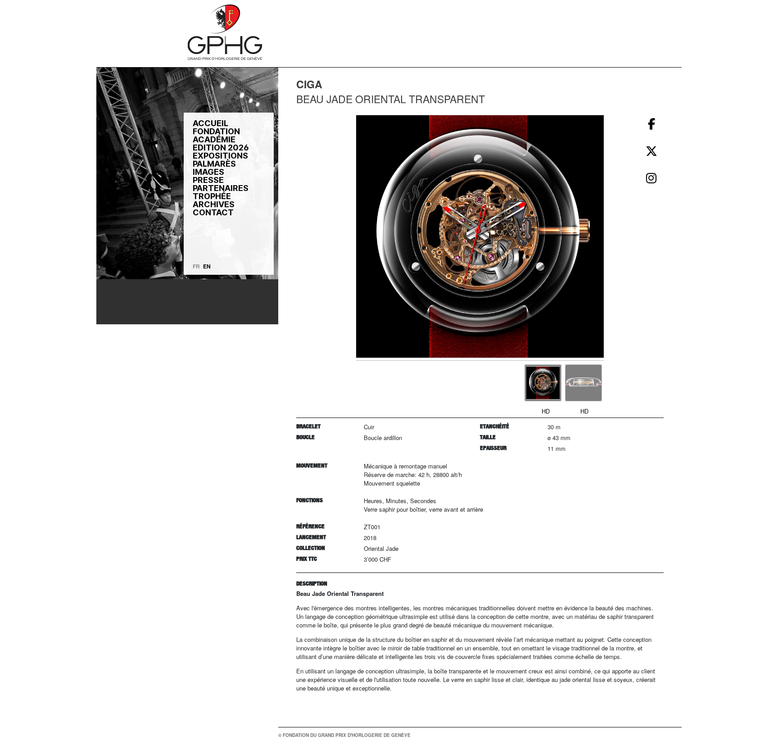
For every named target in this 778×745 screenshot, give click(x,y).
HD (546, 411)
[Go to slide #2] (583, 383)
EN (207, 266)
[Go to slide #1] (543, 383)
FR (196, 266)
